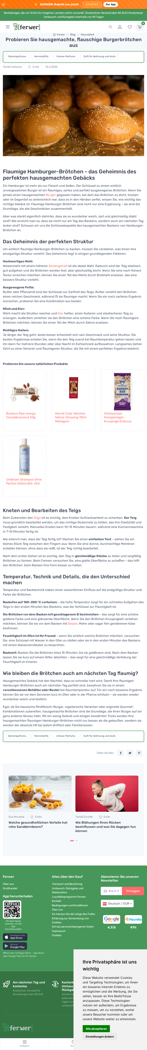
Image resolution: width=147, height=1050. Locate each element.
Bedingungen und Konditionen (70, 905)
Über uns (8, 884)
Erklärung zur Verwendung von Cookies (70, 920)
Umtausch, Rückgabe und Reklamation (67, 890)
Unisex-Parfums (65, 56)
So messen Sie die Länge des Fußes (73, 914)
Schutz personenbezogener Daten (73, 926)
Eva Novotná (16, 816)
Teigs (37, 518)
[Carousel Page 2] (76, 840)
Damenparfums (17, 56)
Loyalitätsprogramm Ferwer (69, 896)
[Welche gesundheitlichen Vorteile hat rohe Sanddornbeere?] (40, 794)
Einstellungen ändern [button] (100, 1036)
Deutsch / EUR (118, 903)
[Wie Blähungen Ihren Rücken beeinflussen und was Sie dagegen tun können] (106, 794)
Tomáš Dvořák (84, 816)
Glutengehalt (58, 266)
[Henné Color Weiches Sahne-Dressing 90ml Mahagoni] (73, 390)
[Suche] (110, 27)
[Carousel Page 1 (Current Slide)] (72, 840)
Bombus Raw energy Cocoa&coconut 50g (21, 415)
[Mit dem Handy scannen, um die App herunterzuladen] (13, 909)
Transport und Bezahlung (67, 884)
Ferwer (61, 34)
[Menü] (7, 26)
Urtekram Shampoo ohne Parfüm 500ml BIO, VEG (24, 481)
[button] (15, 937)
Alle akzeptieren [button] (96, 1028)
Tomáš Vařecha (12, 67)
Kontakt (56, 901)
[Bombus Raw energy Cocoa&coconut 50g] (24, 390)
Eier (60, 313)
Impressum (58, 931)
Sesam (73, 623)
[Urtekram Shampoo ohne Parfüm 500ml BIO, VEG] (24, 456)
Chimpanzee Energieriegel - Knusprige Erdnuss (117, 417)
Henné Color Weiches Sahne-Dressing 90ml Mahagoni (70, 417)
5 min (35, 67)
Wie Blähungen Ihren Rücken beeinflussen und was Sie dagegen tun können (105, 827)
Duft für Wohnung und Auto (99, 56)
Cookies (56, 935)
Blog (72, 34)
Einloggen (133, 891)
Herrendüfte (41, 56)
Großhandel (10, 888)
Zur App (111, 4)
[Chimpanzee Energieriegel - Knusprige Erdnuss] (122, 390)
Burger (51, 195)
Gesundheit (87, 34)
